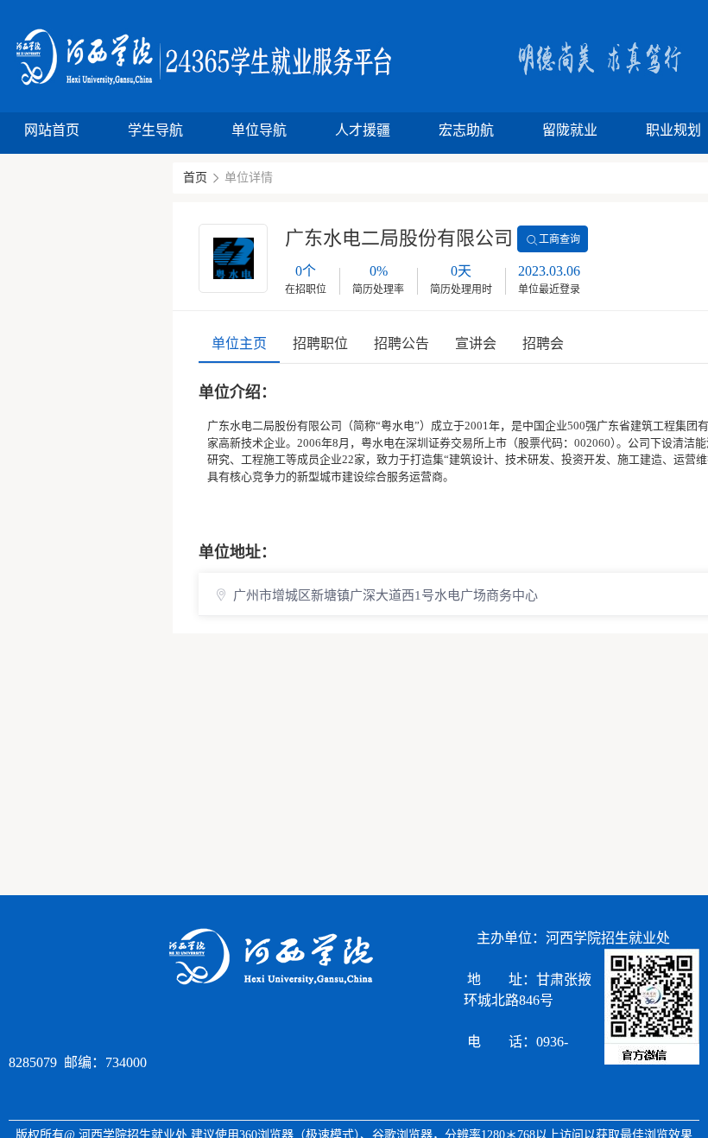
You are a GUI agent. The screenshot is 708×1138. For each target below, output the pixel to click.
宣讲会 (475, 343)
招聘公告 (401, 343)
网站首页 (51, 130)
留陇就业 (569, 130)
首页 (195, 177)
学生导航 (155, 130)
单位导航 (259, 130)
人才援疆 (362, 130)
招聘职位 (320, 343)
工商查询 (559, 239)
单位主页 (239, 343)
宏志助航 (466, 130)
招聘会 (543, 343)
